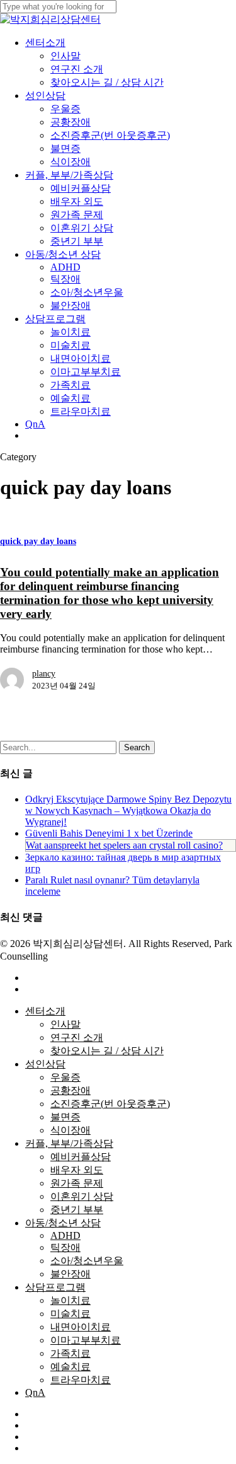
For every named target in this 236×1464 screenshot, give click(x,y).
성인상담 (45, 1064)
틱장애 (65, 1247)
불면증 (65, 1117)
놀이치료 (70, 1300)
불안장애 (70, 1274)
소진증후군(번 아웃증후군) (110, 1103)
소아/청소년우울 (86, 1260)
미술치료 (70, 1313)
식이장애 (70, 1130)
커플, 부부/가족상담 (69, 1143)
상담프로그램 (55, 1287)
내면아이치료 (80, 1327)
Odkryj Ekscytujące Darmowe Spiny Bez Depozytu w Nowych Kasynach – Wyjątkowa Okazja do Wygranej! (128, 810)
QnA (35, 1392)
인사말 (65, 1024)
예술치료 (70, 1366)
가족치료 (70, 1353)
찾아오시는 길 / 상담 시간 (107, 1050)
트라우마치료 (80, 1379)
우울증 (65, 1077)
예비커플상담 (80, 1156)
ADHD (65, 1235)
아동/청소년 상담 (63, 1222)
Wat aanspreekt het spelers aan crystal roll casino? (124, 845)
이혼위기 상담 (81, 1196)
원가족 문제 (76, 1183)
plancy (43, 673)
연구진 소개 (76, 1037)
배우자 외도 (76, 1170)
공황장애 (70, 1090)
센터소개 (45, 1011)
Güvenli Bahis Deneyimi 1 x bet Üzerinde (109, 833)
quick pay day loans (38, 541)
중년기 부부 (76, 1209)
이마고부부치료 (85, 1340)
